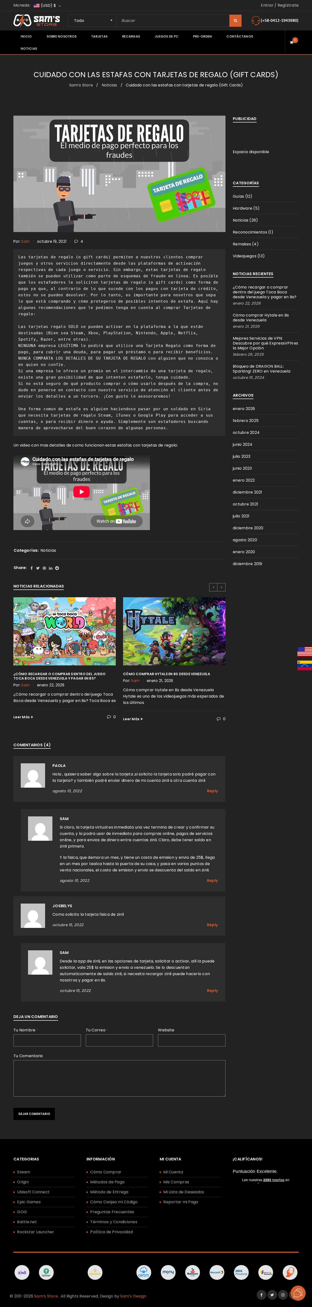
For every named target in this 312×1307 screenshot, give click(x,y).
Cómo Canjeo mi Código (113, 1202)
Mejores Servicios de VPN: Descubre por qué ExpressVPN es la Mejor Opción (265, 343)
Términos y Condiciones (113, 1222)
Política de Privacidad (111, 1232)
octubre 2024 (246, 432)
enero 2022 (244, 480)
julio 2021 (241, 516)
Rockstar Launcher (35, 1232)
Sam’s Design (133, 1296)
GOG (22, 1212)
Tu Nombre (26, 1030)
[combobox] (92, 21)
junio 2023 (242, 468)
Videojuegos (244, 256)
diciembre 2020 (248, 528)
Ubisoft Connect (33, 1192)
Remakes (242, 244)
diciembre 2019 (247, 564)
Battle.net (27, 1222)
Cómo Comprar (105, 1172)
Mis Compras (176, 1182)
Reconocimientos (250, 232)
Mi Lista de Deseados (183, 1192)
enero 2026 (244, 408)
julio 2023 (242, 456)
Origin (23, 1182)
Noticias (109, 85)
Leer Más (21, 717)
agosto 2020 (245, 540)
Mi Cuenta (173, 1172)
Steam (23, 1172)
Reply (212, 791)
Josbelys (62, 906)
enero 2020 (244, 552)
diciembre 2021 (247, 492)
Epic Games (29, 1202)
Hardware (242, 208)
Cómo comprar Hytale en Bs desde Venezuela (166, 674)
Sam (25, 241)
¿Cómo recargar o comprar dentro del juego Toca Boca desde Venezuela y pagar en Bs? (59, 676)
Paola (59, 765)
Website (166, 1030)
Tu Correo (97, 1030)
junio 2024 (243, 444)
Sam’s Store (81, 85)
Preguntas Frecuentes (112, 1212)
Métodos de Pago (107, 1182)
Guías (238, 196)
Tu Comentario (28, 1056)
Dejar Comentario (34, 1114)
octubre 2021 (245, 504)
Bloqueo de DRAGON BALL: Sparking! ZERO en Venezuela (261, 369)
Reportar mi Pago (180, 1202)
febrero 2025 (246, 420)
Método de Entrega (109, 1192)
